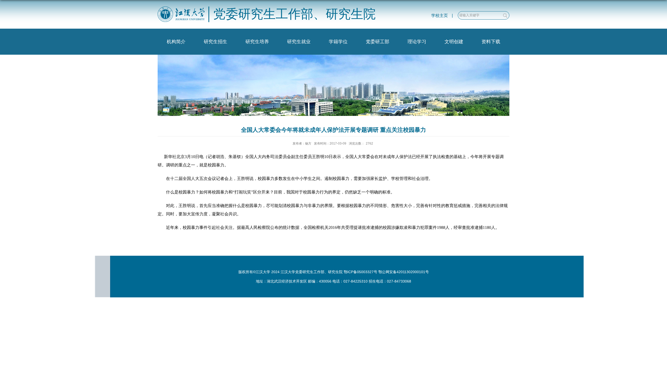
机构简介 (176, 41)
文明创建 (453, 41)
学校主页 (439, 15)
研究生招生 (215, 41)
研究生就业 (299, 41)
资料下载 (490, 41)
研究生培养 (257, 41)
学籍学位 (338, 41)
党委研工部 (377, 41)
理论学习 (416, 41)
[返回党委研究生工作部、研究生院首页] (185, 20)
